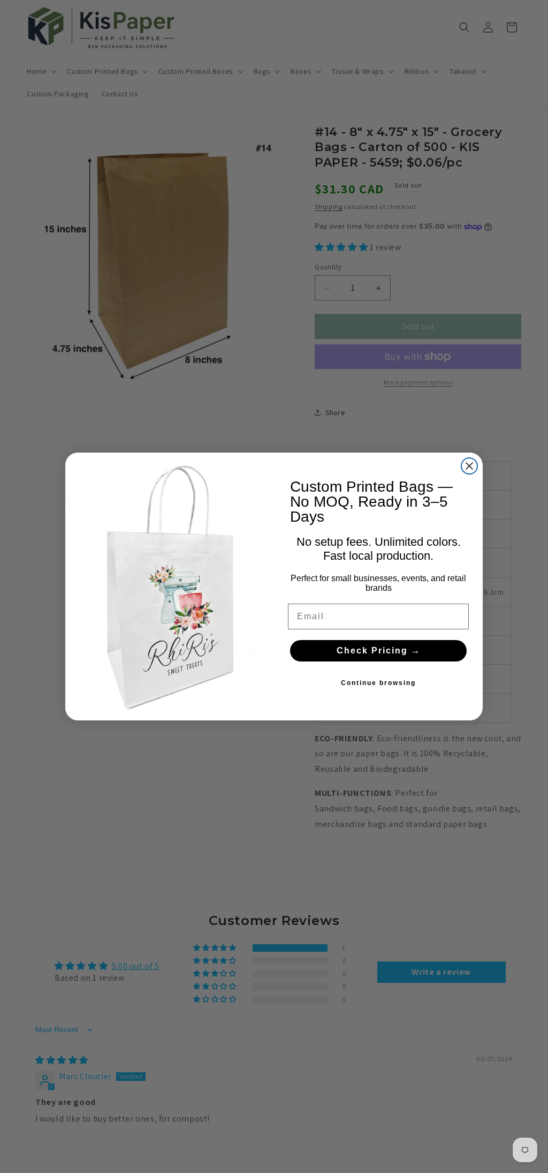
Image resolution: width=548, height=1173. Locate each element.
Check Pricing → (379, 650)
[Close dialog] (469, 466)
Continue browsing (378, 683)
